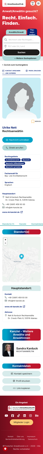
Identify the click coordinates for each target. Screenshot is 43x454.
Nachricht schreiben (19, 140)
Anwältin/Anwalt (16, 32)
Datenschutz (32, 439)
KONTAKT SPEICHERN (12, 71)
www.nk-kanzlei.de (11, 212)
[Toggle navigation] (38, 3)
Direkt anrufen (16, 147)
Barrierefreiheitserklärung (15, 439)
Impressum (31, 436)
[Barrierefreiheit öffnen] (32, 3)
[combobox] (21, 39)
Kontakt (10, 436)
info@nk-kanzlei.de (14, 207)
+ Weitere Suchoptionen (25, 58)
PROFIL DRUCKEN (35, 71)
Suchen (21, 52)
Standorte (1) (8, 224)
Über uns (20, 436)
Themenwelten (32, 32)
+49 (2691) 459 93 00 (15, 204)
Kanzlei (22, 224)
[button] (21, 256)
